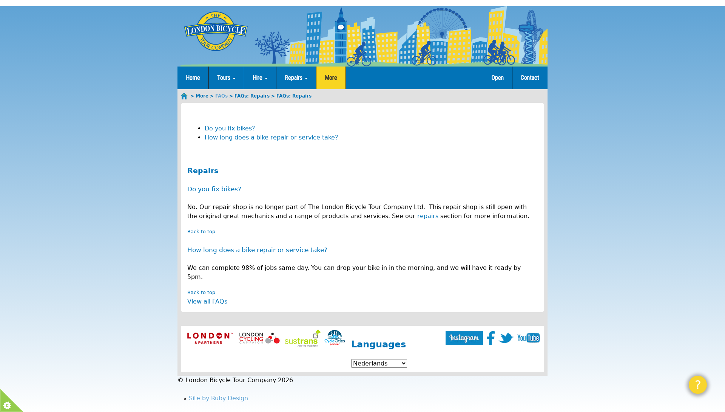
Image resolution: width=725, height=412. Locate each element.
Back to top (201, 231)
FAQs (221, 96)
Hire (258, 77)
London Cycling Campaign (259, 338)
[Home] (215, 31)
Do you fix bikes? (230, 128)
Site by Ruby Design (218, 398)
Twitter (506, 338)
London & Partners (209, 338)
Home (193, 77)
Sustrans (303, 338)
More (331, 77)
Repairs (294, 77)
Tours (224, 77)
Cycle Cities (334, 338)
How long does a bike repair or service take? (271, 137)
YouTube (528, 338)
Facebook (491, 338)
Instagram (464, 338)
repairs (427, 216)
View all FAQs (207, 301)
